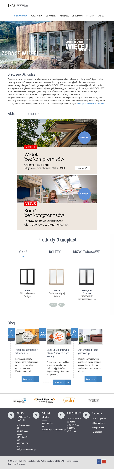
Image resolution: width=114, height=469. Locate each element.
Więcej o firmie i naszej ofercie (90, 103)
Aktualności (77, 16)
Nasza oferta (36, 16)
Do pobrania (51, 16)
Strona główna (20, 16)
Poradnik (90, 16)
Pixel (27, 290)
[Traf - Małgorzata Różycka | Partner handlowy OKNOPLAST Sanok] (18, 6)
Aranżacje (64, 16)
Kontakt (101, 16)
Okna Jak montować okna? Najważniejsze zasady (58, 353)
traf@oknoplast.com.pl (26, 449)
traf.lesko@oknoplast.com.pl (54, 429)
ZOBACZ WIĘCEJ (20, 53)
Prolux (57, 290)
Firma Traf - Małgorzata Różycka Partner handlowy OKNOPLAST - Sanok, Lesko (46, 461)
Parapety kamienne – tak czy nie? (26, 351)
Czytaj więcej (28, 379)
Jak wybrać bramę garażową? (88, 351)
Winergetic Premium (86, 292)
